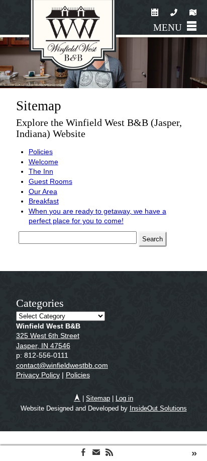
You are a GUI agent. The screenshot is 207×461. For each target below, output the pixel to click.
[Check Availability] (155, 14)
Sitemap (98, 398)
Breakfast (44, 201)
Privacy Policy (38, 375)
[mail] (96, 453)
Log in (124, 398)
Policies (41, 152)
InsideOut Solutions (158, 408)
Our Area (43, 191)
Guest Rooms (50, 181)
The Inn (41, 171)
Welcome (43, 162)
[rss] (109, 453)
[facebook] (83, 453)
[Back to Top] (77, 398)
